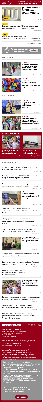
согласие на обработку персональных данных (21, 372)
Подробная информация (9, 359)
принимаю (21, 397)
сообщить (34, 50)
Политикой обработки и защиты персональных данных (17, 378)
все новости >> (34, 43)
